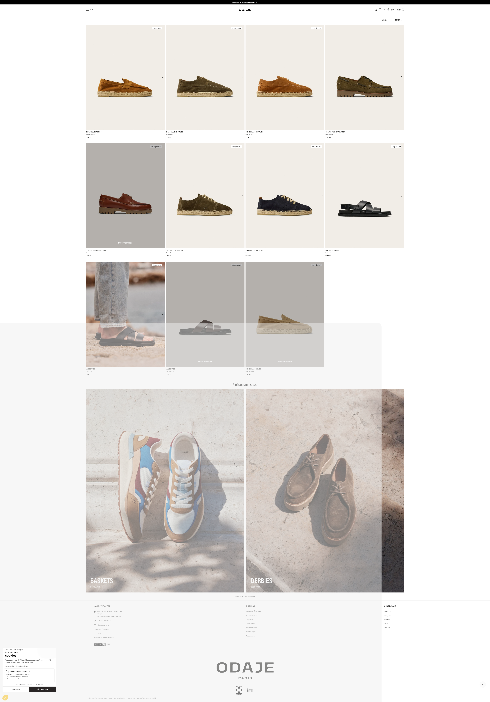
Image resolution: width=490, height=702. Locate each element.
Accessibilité (250, 636)
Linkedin (387, 627)
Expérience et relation (14, 679)
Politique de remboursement (104, 637)
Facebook (387, 611)
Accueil (238, 596)
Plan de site (131, 698)
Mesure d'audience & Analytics (17, 677)
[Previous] (88, 77)
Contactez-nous (103, 625)
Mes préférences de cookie (147, 698)
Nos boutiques (251, 631)
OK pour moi (42, 689)
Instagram (387, 615)
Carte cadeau (251, 623)
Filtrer (397, 20)
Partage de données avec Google (18, 674)
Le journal (249, 619)
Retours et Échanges (101, 629)
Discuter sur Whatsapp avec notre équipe (109, 614)
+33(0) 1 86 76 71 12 (104, 621)
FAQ (99, 633)
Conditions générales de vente (97, 698)
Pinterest (387, 619)
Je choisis (16, 689)
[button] (5, 698)
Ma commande (251, 615)
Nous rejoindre (251, 627)
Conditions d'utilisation (117, 698)
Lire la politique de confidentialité (16, 666)
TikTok (386, 623)
